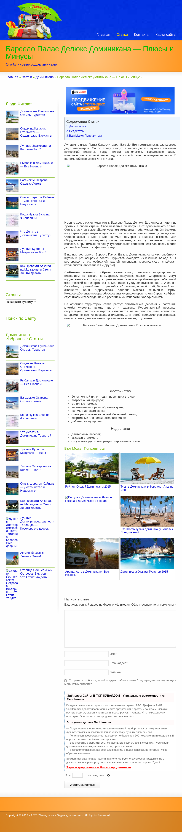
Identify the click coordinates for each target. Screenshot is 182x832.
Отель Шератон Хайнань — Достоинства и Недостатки (37, 201)
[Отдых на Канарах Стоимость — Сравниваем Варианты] (12, 134)
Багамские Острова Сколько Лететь (33, 181)
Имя (113, 654)
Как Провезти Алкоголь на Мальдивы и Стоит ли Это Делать (36, 269)
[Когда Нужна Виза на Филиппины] (12, 220)
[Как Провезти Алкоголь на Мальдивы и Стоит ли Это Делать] (12, 271)
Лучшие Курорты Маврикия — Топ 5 (33, 250)
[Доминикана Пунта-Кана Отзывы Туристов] (12, 116)
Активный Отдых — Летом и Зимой (34, 554)
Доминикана (45, 64)
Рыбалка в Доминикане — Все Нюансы (36, 164)
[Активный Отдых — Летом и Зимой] (12, 558)
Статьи (122, 34)
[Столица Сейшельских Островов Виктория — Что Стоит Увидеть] (12, 584)
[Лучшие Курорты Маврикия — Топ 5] (12, 254)
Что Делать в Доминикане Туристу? (35, 233)
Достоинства (77, 126)
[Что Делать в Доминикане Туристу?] (12, 237)
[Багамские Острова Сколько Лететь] (12, 185)
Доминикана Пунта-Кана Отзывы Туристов (37, 113)
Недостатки (76, 131)
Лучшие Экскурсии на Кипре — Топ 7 (35, 147)
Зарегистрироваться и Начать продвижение (98, 767)
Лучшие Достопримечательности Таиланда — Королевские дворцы (37, 523)
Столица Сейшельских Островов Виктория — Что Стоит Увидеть (36, 573)
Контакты (141, 34)
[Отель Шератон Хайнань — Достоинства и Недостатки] (12, 202)
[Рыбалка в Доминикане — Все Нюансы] (12, 168)
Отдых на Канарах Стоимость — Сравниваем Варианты (36, 132)
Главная (103, 34)
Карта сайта (165, 34)
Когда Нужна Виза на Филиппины (34, 216)
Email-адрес (119, 663)
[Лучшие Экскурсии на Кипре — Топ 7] (12, 151)
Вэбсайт (115, 672)
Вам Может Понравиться (85, 135)
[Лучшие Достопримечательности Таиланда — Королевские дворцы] (12, 532)
